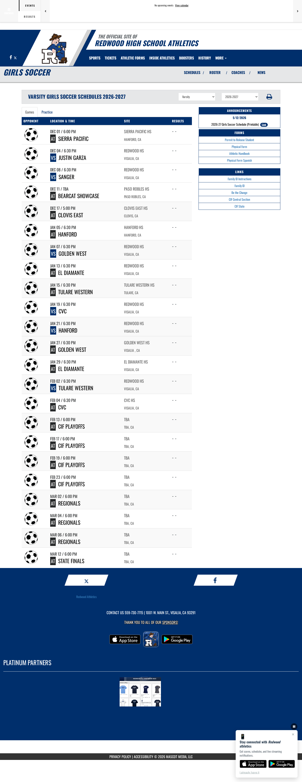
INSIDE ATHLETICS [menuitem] (162, 58)
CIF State (240, 206)
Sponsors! (170, 622)
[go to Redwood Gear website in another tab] (151, 692)
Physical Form (239, 146)
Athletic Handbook (239, 153)
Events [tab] (30, 5)
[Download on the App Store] (253, 764)
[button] (269, 97)
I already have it (249, 772)
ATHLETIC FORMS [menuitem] (133, 58)
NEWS (261, 72)
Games (29, 112)
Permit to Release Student (239, 139)
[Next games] (297, 11)
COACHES (238, 72)
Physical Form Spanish (239, 160)
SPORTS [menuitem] (94, 58)
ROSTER (215, 72)
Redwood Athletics (86, 596)
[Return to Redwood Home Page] (54, 48)
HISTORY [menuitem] (204, 58)
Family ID (240, 185)
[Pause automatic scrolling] (294, 726)
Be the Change (239, 192)
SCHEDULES (192, 72)
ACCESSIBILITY (143, 756)
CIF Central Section (239, 199)
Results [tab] (30, 16)
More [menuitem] (219, 58)
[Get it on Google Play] (281, 764)
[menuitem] (111, 58)
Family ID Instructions (239, 178)
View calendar (182, 5)
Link (264, 125)
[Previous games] (45, 11)
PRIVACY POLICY (120, 756)
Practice (47, 112)
